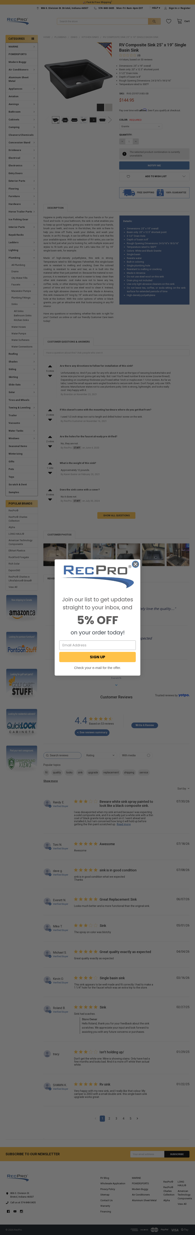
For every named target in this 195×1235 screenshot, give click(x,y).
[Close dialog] (135, 564)
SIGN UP (97, 657)
